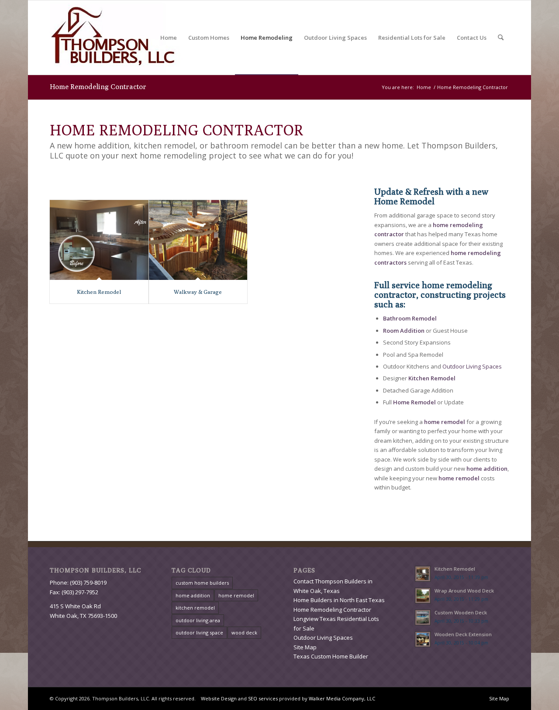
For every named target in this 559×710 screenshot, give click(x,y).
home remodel (236, 595)
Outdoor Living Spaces (472, 366)
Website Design (219, 698)
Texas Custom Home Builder (330, 656)
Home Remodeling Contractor (98, 87)
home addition (193, 595)
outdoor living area (198, 620)
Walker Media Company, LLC (342, 698)
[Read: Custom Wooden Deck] (423, 617)
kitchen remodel (195, 607)
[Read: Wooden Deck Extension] (423, 639)
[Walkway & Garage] (198, 239)
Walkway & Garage (198, 291)
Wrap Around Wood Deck (464, 590)
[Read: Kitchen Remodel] (423, 574)
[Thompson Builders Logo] (118, 37)
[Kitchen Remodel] (99, 239)
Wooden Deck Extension (463, 634)
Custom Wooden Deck (461, 612)
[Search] (500, 37)
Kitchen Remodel (99, 291)
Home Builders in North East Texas (339, 600)
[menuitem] (169, 37)
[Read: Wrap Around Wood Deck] (423, 595)
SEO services (263, 698)
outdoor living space (199, 632)
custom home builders (202, 582)
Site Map (305, 647)
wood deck (244, 632)
